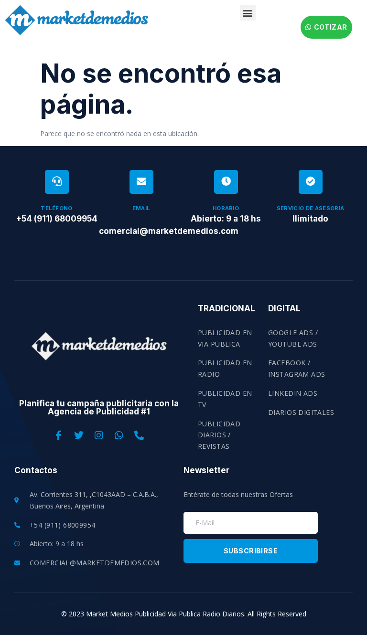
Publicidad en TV (225, 399)
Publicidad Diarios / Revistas (219, 435)
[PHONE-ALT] (139, 435)
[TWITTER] (79, 435)
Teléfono (57, 208)
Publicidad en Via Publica (225, 338)
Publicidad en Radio (225, 368)
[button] (248, 13)
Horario (226, 208)
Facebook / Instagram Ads (296, 368)
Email (141, 208)
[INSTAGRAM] (99, 435)
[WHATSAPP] (119, 435)
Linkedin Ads (292, 393)
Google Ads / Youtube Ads (293, 338)
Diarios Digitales (301, 412)
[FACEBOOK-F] (59, 435)
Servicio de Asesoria (311, 208)
